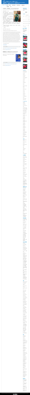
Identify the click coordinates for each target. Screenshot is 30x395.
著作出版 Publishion (17, 3)
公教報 (24, 178)
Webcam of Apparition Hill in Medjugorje (25, 372)
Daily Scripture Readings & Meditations (24, 193)
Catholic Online (25, 163)
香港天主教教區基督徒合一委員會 (25, 268)
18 (29, 21)
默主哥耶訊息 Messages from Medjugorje (20, 2)
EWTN (24, 166)
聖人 (23, 212)
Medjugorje (24, 82)
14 (24, 21)
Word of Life (24, 99)
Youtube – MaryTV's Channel (24, 118)
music (23, 83)
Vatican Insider (24, 176)
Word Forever (24, 98)
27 (23, 25)
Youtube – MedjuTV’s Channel (24, 124)
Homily (12, 9)
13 (23, 21)
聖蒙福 (24, 33)
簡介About (4, 1)
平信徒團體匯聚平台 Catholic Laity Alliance (25, 262)
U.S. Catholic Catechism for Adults (24, 228)
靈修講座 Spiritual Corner (11, 3)
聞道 (23, 152)
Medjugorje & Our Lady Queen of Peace (25, 343)
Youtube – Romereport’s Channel (24, 127)
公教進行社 (24, 148)
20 (23, 23)
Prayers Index (24, 296)
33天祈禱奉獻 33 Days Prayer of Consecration (8, 2)
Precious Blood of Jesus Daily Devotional (25, 298)
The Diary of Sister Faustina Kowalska (24, 307)
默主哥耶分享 (18, 5)
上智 (23, 146)
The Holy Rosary (25, 312)
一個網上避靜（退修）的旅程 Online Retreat (25, 325)
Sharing (17, 9)
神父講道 (10, 5)
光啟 (23, 147)
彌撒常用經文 (24, 328)
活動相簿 (8, 6)
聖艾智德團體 (24, 265)
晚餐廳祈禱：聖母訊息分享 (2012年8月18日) (10, 51)
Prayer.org (24, 293)
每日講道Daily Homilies (9, 1)
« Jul (23, 26)
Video (23, 97)
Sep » (25, 26)
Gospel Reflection (9, 9)
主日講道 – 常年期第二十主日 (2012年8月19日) (11, 8)
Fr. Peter (4, 9)
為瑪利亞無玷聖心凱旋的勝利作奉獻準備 (25, 31)
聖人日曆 (24, 331)
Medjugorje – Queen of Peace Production (25, 348)
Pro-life (24, 92)
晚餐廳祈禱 (23, 5)
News (23, 84)
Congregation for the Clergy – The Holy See (25, 220)
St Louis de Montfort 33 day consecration (25, 301)
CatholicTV (24, 104)
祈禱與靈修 (24, 330)
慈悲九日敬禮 (24, 329)
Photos (24, 90)
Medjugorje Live (25, 352)
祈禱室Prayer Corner (14, 1)
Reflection (16, 9)
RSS (10, 49)
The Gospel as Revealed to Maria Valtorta (24, 310)
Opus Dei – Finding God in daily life (24, 254)
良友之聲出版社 (25, 153)
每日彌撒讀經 (24, 205)
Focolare (24, 76)
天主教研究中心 (25, 260)
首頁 (7, 5)
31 (28, 25)
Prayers (14, 9)
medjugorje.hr (24, 356)
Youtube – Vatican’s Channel (24, 130)
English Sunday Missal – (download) (25, 196)
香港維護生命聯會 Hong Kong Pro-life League (25, 278)
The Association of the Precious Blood (25, 304)
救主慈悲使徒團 (25, 264)
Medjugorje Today (25, 353)
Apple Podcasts (7, 49)
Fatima (24, 337)
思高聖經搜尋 (24, 204)
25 (29, 23)
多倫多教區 (24, 232)
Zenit (23, 177)
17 (28, 21)
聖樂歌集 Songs (5, 3)
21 (24, 23)
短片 (10, 6)
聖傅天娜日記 (13, 5)
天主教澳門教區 (25, 233)
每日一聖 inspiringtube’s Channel (24, 134)
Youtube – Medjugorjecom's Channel (25, 121)
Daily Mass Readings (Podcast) (24, 190)
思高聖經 (24, 203)
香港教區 (24, 238)
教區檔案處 (24, 234)
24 (28, 23)
